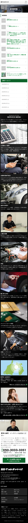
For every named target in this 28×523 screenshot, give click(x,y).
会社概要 (16, 497)
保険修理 (16, 493)
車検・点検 (16, 491)
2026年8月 (5, 84)
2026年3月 (5, 91)
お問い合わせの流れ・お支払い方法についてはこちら (14, 415)
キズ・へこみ (4, 493)
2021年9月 (5, 107)
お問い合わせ (4, 499)
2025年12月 (5, 95)
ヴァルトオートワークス (11, 520)
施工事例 (3, 497)
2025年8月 (5, 99)
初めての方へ (17, 489)
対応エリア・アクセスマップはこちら (17, 384)
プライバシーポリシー (19, 499)
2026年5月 (5, 88)
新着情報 (3, 501)
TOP (2, 489)
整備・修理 (3, 491)
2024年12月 (5, 103)
